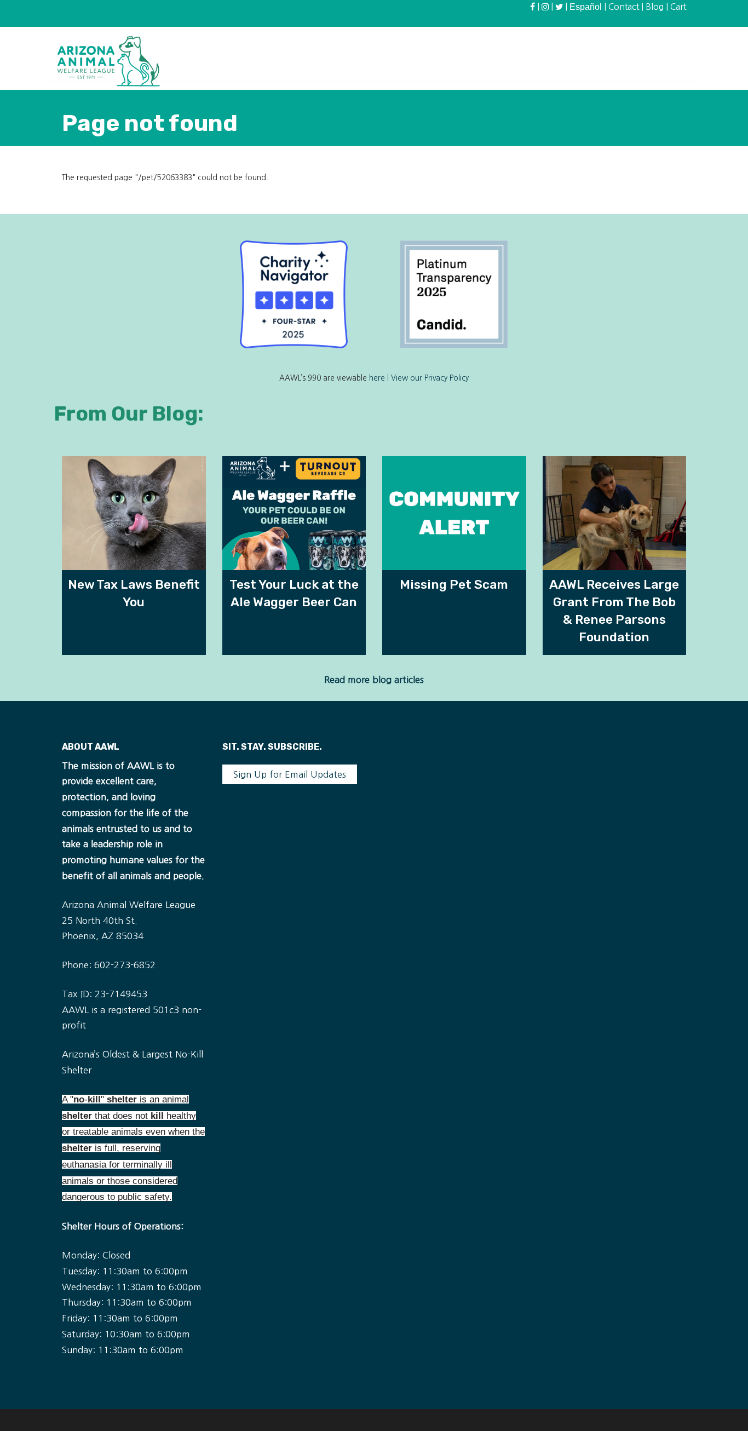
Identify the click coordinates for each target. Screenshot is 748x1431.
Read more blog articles (374, 679)
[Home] (108, 60)
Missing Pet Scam (454, 584)
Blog (655, 7)
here (377, 378)
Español (585, 7)
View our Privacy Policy (430, 378)
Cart (678, 7)
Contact (623, 7)
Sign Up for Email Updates (289, 774)
